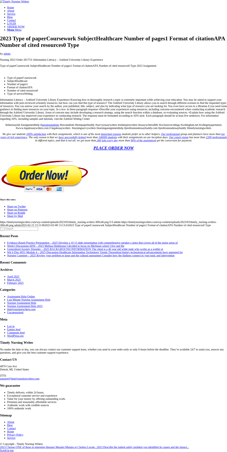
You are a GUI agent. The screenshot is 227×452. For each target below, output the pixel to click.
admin (7, 53)
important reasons (111, 134)
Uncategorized (15, 312)
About (10, 422)
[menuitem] (117, 7)
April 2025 (13, 276)
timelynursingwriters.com (21, 309)
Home (10, 431)
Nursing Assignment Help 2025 (25, 306)
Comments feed (16, 332)
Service (11, 437)
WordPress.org (15, 335)
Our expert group (179, 137)
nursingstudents (50, 124)
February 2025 (15, 282)
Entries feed (13, 329)
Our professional (170, 134)
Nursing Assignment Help (21, 302)
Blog (10, 425)
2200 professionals (216, 137)
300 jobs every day (107, 140)
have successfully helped (72, 137)
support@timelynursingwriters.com (19, 378)
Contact (11, 428)
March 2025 (14, 279)
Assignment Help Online (21, 296)
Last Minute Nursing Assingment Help (28, 299)
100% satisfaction (36, 134)
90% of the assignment (143, 140)
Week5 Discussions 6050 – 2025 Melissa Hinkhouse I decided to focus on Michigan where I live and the (65, 245)
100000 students (108, 137)
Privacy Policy (15, 434)
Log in (11, 326)
